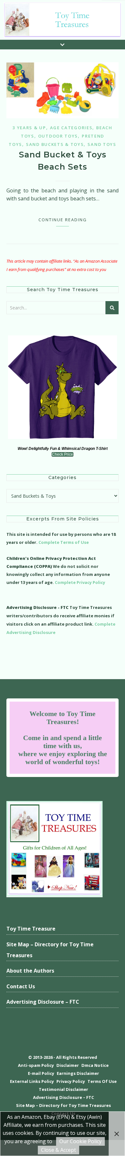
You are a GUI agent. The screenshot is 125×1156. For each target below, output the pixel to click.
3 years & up (29, 128)
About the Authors (30, 970)
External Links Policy (32, 1081)
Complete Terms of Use (63, 542)
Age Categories (71, 128)
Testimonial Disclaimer (63, 1089)
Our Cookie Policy (80, 1141)
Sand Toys (102, 144)
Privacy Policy (70, 1081)
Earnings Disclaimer (78, 1073)
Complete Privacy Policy (80, 582)
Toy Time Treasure (30, 928)
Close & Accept (58, 1149)
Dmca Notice (95, 1065)
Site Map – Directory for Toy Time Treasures (50, 950)
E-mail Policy (41, 1073)
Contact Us (20, 986)
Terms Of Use (102, 1081)
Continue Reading (62, 220)
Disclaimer (67, 1065)
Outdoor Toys (58, 136)
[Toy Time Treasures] (62, 20)
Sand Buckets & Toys (55, 144)
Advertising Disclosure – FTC (42, 1001)
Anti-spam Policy (36, 1065)
